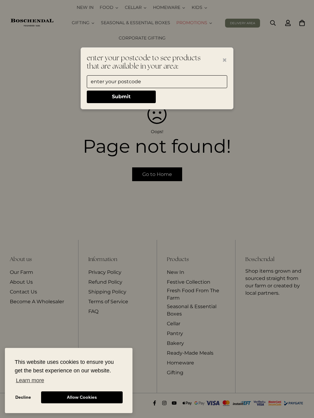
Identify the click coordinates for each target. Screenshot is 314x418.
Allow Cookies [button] (82, 397)
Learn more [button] (30, 380)
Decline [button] (23, 397)
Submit (121, 96)
